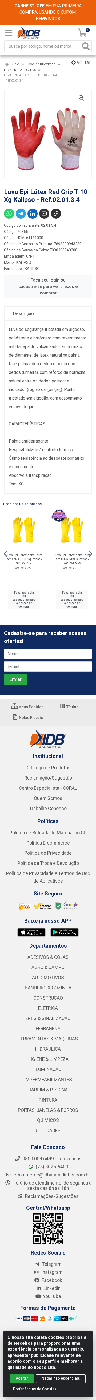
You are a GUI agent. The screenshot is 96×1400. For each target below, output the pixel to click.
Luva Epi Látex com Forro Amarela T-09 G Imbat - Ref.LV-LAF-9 (72, 559)
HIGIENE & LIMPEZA (48, 1059)
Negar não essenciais (61, 1378)
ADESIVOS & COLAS (48, 957)
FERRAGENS (48, 1028)
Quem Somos (48, 798)
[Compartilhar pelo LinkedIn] (32, 214)
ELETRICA (48, 1008)
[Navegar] (5, 553)
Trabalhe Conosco (48, 808)
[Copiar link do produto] (56, 214)
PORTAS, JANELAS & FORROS (48, 1110)
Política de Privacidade (48, 853)
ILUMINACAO (48, 1069)
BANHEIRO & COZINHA (48, 987)
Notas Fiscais (30, 717)
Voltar (84, 62)
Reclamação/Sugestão (48, 778)
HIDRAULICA (48, 1049)
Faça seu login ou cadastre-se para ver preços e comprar (48, 286)
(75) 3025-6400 (51, 1166)
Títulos (72, 707)
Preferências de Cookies (35, 1389)
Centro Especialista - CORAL (48, 788)
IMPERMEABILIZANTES (48, 1079)
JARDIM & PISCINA (48, 1089)
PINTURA (48, 1100)
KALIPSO (23, 262)
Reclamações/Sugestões (51, 1196)
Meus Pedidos (31, 707)
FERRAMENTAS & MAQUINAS (48, 1038)
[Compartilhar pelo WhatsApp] (9, 214)
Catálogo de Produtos (48, 767)
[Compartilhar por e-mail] (44, 214)
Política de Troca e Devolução (48, 863)
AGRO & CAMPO (48, 967)
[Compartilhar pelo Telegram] (21, 214)
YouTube (51, 1296)
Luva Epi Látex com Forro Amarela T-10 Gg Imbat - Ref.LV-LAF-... (24, 559)
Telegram (51, 1264)
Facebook (51, 1280)
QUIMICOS (48, 1120)
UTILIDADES (48, 1130)
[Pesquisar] (85, 46)
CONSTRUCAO (48, 998)
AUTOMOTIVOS (48, 977)
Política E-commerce (48, 843)
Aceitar (22, 1378)
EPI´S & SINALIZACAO (48, 1018)
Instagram (51, 1272)
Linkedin (51, 1288)
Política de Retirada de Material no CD (48, 832)
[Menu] (9, 33)
